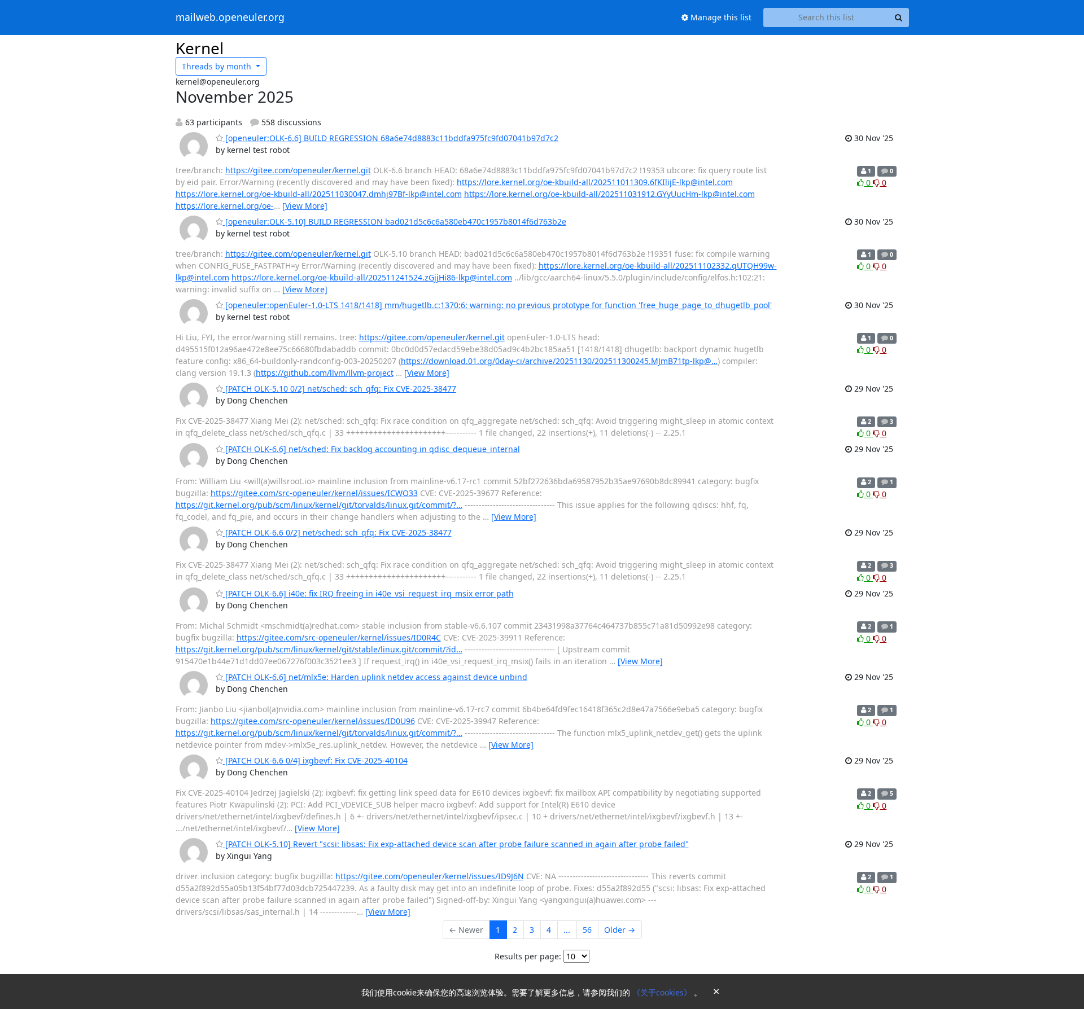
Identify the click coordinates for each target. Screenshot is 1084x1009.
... (566, 929)
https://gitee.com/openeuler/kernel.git (298, 170)
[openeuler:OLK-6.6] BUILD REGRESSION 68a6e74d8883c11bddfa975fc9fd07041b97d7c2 (390, 138)
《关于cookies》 (663, 992)
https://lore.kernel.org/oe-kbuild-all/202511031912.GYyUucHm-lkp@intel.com (609, 193)
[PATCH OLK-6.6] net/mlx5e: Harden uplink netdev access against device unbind (375, 677)
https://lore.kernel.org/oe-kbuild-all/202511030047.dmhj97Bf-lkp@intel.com (319, 193)
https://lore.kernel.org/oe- (225, 205)
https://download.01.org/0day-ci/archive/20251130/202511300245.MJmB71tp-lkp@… (559, 361)
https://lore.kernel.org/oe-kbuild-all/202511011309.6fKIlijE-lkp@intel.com (595, 182)
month (217, 66)
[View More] (304, 205)
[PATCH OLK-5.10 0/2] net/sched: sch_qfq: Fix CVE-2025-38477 (339, 388)
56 (587, 929)
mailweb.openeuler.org (230, 17)
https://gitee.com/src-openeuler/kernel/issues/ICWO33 (314, 493)
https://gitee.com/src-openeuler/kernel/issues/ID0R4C (339, 637)
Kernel (200, 48)
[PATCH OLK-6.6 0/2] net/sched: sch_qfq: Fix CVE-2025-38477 (337, 532)
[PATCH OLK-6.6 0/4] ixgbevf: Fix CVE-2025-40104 (315, 760)
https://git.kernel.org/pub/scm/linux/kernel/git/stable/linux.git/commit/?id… (319, 649)
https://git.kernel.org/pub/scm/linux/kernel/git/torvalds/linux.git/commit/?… (319, 504)
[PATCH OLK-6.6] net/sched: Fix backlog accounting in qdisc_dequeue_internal (371, 449)
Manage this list (719, 17)
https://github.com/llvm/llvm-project (325, 372)
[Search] (899, 17)
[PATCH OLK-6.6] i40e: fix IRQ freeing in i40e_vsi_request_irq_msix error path (368, 593)
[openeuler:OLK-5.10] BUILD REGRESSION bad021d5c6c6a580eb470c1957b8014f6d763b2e (394, 221)
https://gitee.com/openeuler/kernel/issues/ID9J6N (429, 876)
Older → (619, 929)
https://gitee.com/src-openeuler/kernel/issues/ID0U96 (313, 721)
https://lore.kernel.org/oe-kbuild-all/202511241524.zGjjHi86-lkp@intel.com (371, 277)
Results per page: (528, 956)
